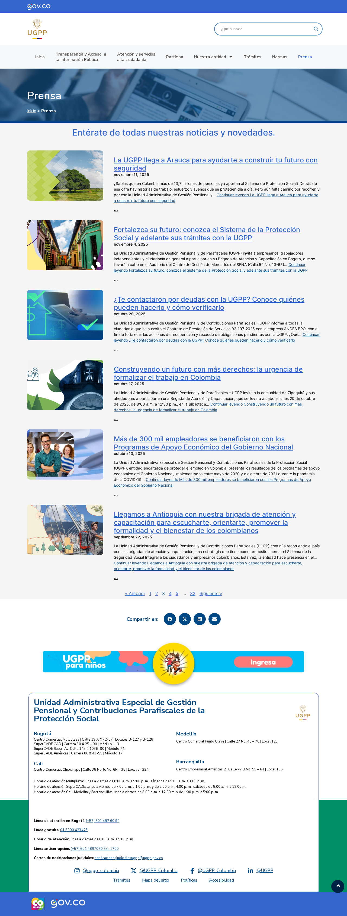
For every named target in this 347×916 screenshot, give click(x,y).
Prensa (305, 57)
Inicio (40, 57)
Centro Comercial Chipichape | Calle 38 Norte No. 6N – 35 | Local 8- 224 (91, 769)
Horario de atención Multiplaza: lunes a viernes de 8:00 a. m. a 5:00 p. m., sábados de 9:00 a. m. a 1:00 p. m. (119, 781)
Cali (38, 763)
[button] (170, 619)
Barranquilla (190, 761)
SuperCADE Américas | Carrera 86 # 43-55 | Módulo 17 (78, 753)
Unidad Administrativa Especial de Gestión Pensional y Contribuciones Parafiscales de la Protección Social (119, 711)
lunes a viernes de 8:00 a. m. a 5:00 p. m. (84, 839)
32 (192, 593)
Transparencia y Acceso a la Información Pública (81, 57)
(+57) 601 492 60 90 (103, 820)
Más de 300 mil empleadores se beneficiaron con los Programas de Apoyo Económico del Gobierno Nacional (203, 443)
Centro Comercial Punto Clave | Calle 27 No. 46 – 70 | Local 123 (227, 741)
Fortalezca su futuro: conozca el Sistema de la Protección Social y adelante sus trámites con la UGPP (207, 234)
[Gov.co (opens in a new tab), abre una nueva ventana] (68, 902)
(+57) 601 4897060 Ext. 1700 (95, 848)
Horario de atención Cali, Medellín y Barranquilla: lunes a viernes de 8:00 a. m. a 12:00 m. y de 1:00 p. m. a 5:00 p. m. (126, 792)
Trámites (252, 57)
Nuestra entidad (210, 57)
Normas (279, 57)
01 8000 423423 (74, 830)
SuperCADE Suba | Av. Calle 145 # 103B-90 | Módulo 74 (79, 748)
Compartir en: (142, 619)
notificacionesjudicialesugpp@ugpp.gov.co (129, 858)
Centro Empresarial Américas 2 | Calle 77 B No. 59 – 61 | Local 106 (229, 769)
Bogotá (42, 733)
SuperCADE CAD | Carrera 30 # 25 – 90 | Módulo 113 (76, 744)
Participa (174, 57)
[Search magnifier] (316, 29)
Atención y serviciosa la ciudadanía (136, 57)
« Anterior (135, 593)
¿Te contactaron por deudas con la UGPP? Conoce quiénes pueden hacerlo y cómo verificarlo (209, 303)
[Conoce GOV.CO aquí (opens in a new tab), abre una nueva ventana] (43, 6)
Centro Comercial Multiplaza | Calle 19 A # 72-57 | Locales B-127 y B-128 (93, 739)
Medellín (186, 733)
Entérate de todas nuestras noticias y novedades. (173, 132)
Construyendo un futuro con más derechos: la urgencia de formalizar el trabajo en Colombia (208, 373)
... (116, 209)
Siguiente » (211, 593)
